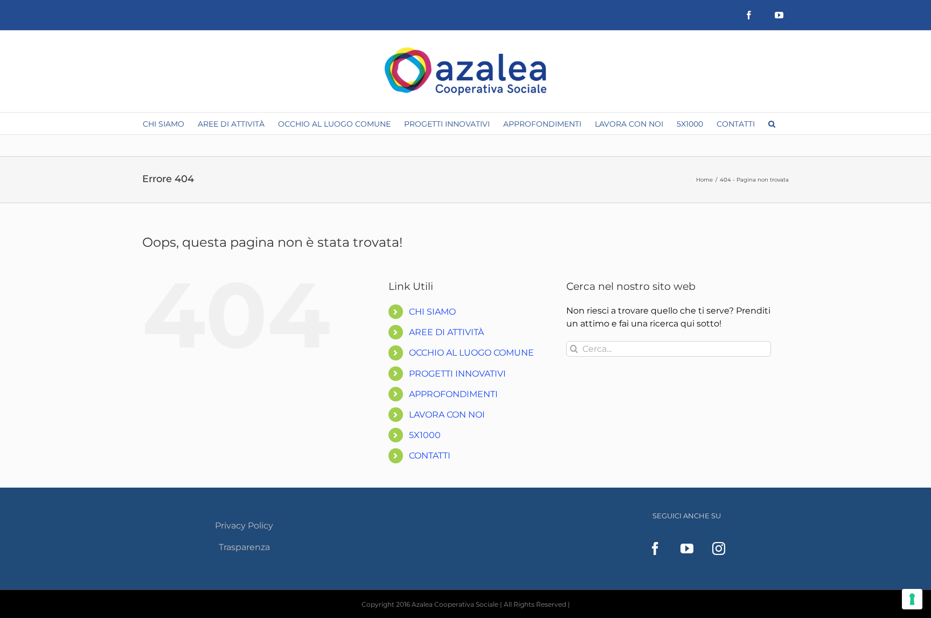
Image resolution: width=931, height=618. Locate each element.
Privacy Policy (244, 525)
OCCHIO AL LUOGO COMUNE (471, 353)
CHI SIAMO (432, 312)
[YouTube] (687, 548)
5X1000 (425, 435)
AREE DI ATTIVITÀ (446, 332)
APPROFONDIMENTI (453, 394)
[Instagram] (719, 548)
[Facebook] (655, 548)
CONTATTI (429, 455)
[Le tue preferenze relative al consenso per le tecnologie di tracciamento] (912, 599)
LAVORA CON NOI (447, 414)
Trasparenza (244, 547)
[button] (771, 123)
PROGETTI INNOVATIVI (457, 374)
